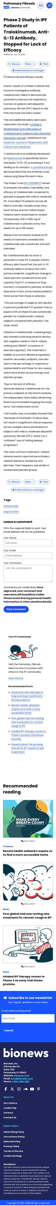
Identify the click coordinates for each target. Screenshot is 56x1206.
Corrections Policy (14, 1136)
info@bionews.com (22, 1078)
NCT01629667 (32, 183)
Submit (9, 1030)
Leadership (10, 1107)
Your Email (10, 550)
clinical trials (11, 506)
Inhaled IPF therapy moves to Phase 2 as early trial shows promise (28, 735)
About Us (9, 1097)
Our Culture (10, 1103)
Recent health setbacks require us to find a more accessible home (25, 709)
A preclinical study (41, 167)
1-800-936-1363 (20, 1081)
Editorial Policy (12, 1141)
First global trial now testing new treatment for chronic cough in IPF (27, 722)
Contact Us (10, 1117)
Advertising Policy (14, 1131)
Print (45, 64)
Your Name (10, 538)
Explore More (11, 1125)
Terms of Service (13, 1151)
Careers (8, 1112)
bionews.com (21, 1075)
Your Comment (13, 563)
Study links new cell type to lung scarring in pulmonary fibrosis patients (27, 696)
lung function (11, 511)
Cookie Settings (13, 1155)
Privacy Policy (11, 1146)
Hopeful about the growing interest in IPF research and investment (27, 748)
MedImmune (14, 158)
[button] (40, 5)
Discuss (15, 64)
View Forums (15, 678)
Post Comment (16, 609)
